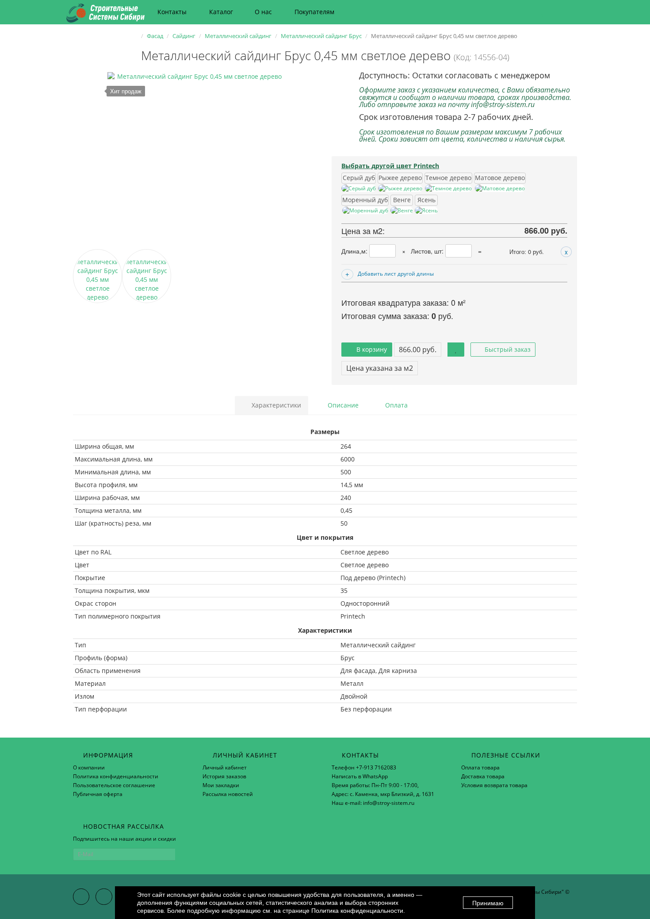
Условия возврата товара (494, 785)
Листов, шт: (428, 250)
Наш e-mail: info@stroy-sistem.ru (373, 803)
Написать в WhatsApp (360, 776)
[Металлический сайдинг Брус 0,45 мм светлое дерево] (195, 160)
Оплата (395, 405)
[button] (537, 12)
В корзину (371, 349)
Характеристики (275, 405)
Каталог (221, 12)
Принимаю (488, 903)
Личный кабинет (225, 767)
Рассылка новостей (228, 794)
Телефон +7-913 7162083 (364, 767)
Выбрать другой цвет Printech (390, 165)
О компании (89, 767)
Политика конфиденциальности (115, 776)
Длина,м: (355, 250)
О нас (263, 12)
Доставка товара (483, 776)
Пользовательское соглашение (114, 785)
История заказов (224, 776)
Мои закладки (221, 785)
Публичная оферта (97, 794)
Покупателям (314, 12)
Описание (342, 405)
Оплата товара (480, 767)
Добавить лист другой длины (396, 273)
